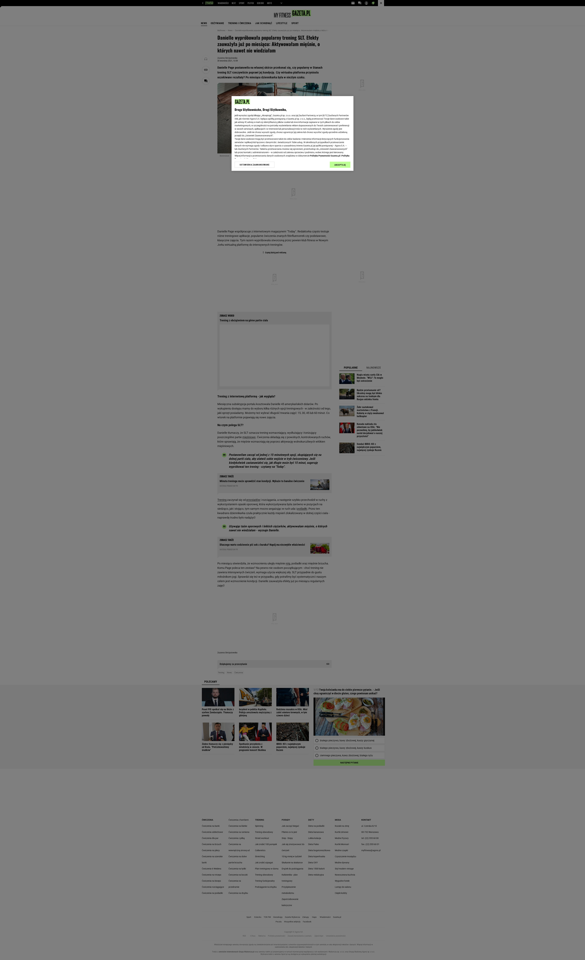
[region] (292, 133)
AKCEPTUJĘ (340, 165)
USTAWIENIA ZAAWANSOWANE (254, 164)
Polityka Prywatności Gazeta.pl (325, 155)
